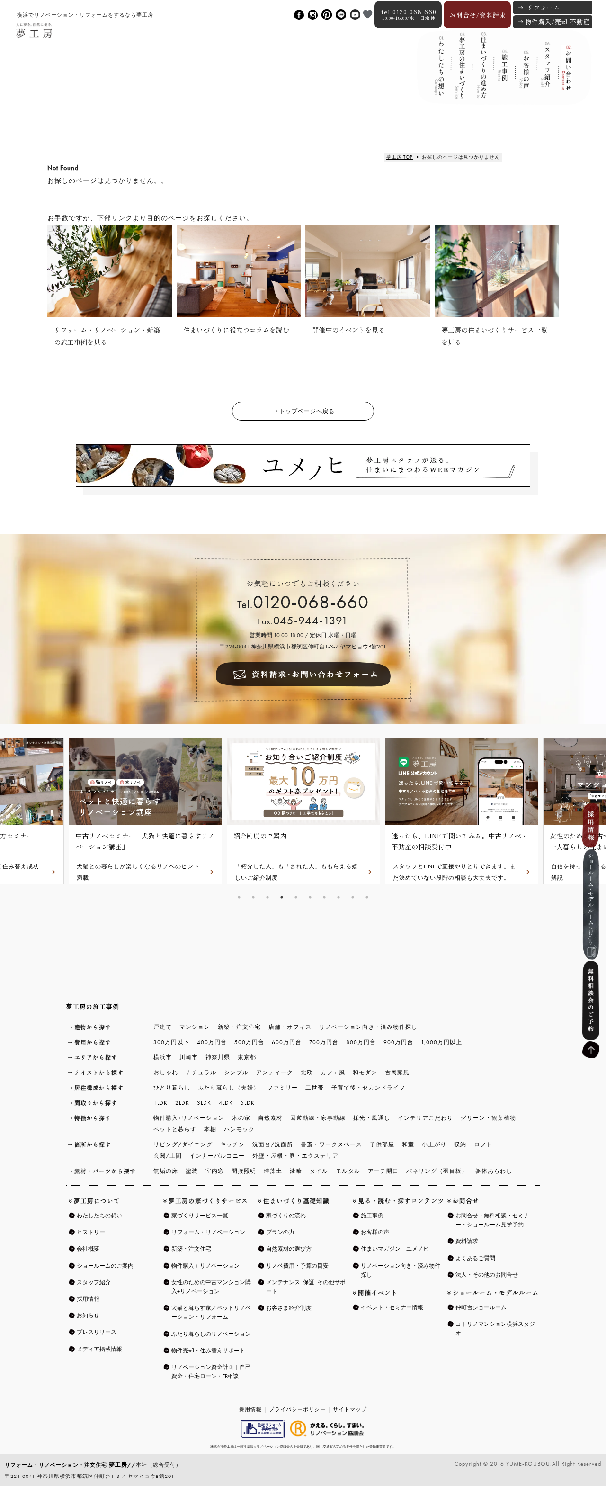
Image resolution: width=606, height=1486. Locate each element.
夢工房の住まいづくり (460, 75)
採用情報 (250, 1409)
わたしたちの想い (439, 74)
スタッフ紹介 (545, 75)
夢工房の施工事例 (92, 1006)
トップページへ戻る (307, 411)
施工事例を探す (503, 74)
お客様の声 (524, 75)
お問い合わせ (567, 74)
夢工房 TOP (399, 157)
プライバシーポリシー (297, 1409)
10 (367, 897)
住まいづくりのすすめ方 (481, 74)
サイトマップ (350, 1409)
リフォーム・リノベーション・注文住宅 (66, 1464)
